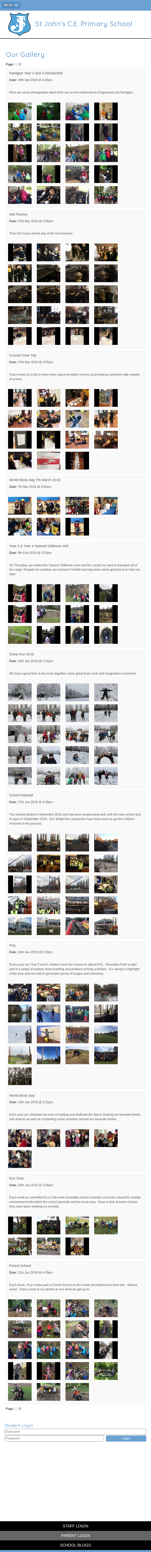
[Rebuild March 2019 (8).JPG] (48, 926)
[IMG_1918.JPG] (106, 132)
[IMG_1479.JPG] (48, 1013)
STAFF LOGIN (75, 1526)
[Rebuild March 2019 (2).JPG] (77, 905)
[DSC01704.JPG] (20, 111)
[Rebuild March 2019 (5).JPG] (106, 905)
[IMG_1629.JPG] (77, 1034)
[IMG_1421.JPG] (77, 992)
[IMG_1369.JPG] (20, 294)
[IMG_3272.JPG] (20, 863)
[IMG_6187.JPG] (77, 1246)
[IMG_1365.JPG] (20, 273)
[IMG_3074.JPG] (20, 1350)
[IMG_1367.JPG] (77, 273)
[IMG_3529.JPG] (77, 398)
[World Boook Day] (77, 526)
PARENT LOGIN (75, 1535)
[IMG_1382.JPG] (48, 992)
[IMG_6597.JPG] (48, 635)
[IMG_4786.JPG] (77, 1138)
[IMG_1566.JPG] (106, 1013)
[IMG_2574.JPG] (20, 1308)
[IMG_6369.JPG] (77, 460)
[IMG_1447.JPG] (106, 992)
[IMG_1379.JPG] (77, 336)
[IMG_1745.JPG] (106, 1055)
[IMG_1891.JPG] (20, 132)
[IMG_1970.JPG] (77, 174)
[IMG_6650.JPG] (106, 635)
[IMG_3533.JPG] (48, 419)
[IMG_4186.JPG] (106, 195)
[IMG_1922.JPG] (20, 153)
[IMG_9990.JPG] (48, 884)
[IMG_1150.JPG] (20, 1225)
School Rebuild (21, 795)
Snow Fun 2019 (21, 654)
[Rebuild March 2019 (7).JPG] (20, 926)
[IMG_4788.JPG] (20, 1159)
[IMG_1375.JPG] (77, 315)
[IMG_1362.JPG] (48, 252)
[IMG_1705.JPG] (106, 1034)
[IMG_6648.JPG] (77, 635)
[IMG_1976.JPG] (20, 195)
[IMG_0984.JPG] (20, 1371)
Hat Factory (18, 214)
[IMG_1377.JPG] (20, 336)
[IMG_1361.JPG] (20, 252)
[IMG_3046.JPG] (77, 842)
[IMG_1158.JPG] (77, 1225)
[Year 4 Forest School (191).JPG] (77, 1392)
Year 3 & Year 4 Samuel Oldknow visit (38, 546)
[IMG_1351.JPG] (48, 1329)
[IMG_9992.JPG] (77, 884)
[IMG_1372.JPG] (106, 294)
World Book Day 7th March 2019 (34, 480)
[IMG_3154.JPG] (48, 1350)
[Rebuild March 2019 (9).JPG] (77, 926)
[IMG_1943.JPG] (106, 153)
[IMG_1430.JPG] (77, 593)
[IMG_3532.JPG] (20, 419)
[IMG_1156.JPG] (48, 1225)
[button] (11, 5)
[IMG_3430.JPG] (20, 635)
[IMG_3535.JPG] (106, 419)
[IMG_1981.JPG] (77, 195)
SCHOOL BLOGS (75, 1545)
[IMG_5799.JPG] (77, 863)
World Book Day (22, 1096)
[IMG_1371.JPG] (77, 294)
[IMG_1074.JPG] (20, 1329)
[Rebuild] (106, 884)
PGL (12, 945)
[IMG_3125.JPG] (106, 842)
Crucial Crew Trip (22, 355)
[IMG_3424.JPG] (106, 614)
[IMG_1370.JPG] (48, 294)
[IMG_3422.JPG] (77, 614)
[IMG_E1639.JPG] (20, 1076)
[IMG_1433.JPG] (106, 593)
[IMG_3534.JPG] (77, 419)
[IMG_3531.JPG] (106, 398)
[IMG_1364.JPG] (106, 252)
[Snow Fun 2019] (20, 692)
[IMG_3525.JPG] (20, 398)
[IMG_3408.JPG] (48, 614)
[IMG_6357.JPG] (20, 460)
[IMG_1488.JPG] (77, 1013)
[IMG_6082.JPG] (48, 1246)
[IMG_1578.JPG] (20, 1034)
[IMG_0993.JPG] (48, 1371)
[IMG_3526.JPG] (48, 398)
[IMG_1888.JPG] (106, 111)
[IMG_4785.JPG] (48, 1138)
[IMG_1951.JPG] (20, 174)
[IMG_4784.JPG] (20, 1138)
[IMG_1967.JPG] (48, 174)
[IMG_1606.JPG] (48, 1034)
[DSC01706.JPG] (77, 111)
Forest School (20, 1266)
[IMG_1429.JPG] (48, 593)
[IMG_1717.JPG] (48, 1055)
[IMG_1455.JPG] (20, 1013)
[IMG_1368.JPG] (106, 273)
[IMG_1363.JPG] (77, 252)
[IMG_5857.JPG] (106, 863)
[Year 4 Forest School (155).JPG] (48, 1392)
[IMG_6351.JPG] (77, 439)
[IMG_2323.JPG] (106, 1371)
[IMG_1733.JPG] (77, 1055)
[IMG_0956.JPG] (106, 1308)
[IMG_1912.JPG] (77, 132)
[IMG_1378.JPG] (48, 336)
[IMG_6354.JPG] (106, 439)
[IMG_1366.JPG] (48, 273)
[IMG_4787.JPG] (106, 1138)
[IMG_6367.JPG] (48, 460)
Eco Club (16, 1178)
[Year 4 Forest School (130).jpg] (20, 1392)
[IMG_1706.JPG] (20, 1055)
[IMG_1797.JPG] (77, 1371)
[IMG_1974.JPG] (106, 174)
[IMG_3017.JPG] (48, 842)
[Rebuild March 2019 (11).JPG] (106, 926)
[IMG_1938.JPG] (77, 153)
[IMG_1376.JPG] (106, 315)
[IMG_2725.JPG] (106, 1329)
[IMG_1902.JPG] (48, 132)
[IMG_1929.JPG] (48, 153)
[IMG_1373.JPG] (20, 315)
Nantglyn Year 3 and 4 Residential (36, 73)
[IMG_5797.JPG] (48, 863)
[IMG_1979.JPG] (48, 195)
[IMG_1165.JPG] (106, 1225)
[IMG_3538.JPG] (48, 439)
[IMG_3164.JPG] (77, 1350)
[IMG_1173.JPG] (20, 1246)
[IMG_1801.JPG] (77, 1329)
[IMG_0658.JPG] (106, 1350)
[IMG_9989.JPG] (20, 884)
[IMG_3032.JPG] (48, 1308)
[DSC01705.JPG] (48, 111)
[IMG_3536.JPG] (20, 439)
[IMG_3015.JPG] (20, 842)
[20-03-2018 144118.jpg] (77, 1308)
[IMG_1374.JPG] (48, 315)
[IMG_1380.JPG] (106, 336)
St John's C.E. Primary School (83, 23)
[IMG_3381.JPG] (20, 593)
